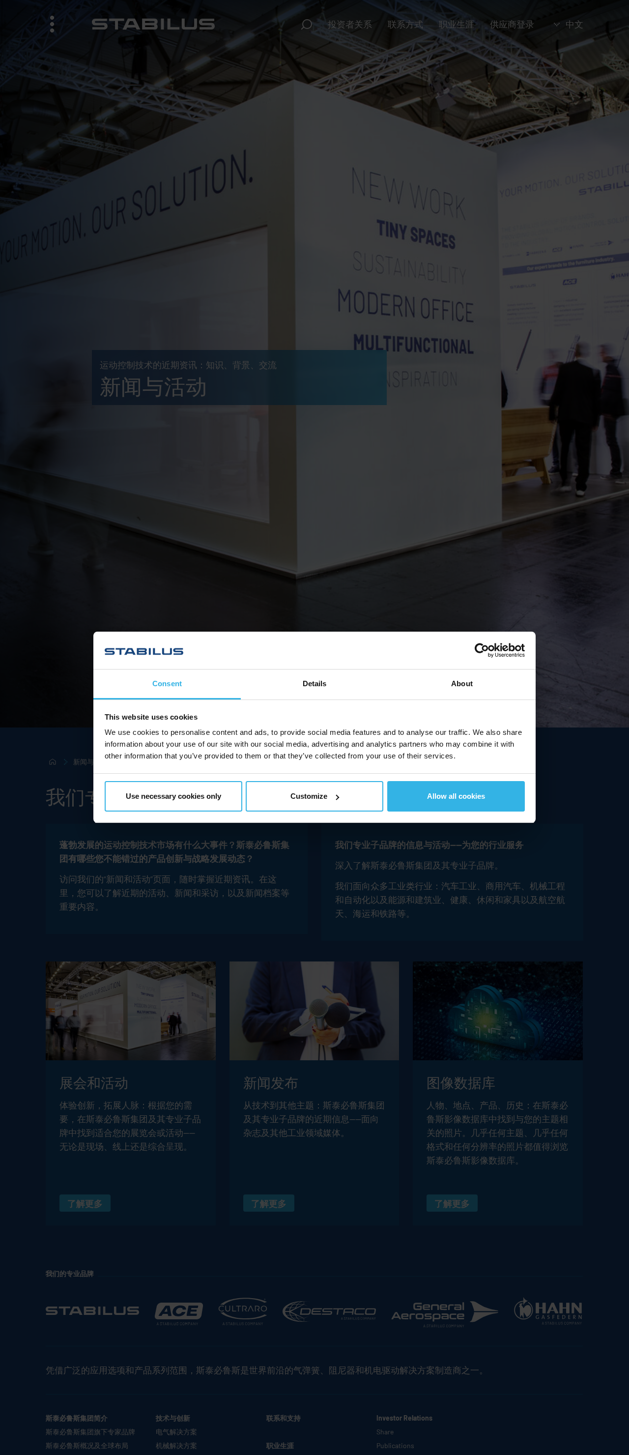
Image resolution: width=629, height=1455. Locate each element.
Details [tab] (315, 684)
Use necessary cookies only (173, 796)
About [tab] (462, 684)
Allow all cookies (456, 796)
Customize (308, 796)
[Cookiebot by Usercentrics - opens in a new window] (482, 650)
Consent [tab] (167, 684)
